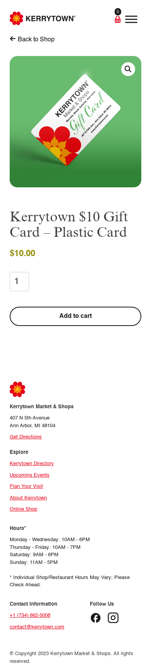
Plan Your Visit (26, 486)
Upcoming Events (30, 475)
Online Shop (23, 509)
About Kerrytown (28, 498)
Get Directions (26, 437)
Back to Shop (36, 40)
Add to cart (75, 316)
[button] (128, 69)
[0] (108, 19)
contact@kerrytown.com (37, 627)
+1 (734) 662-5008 (30, 615)
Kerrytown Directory (32, 463)
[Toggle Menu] (131, 19)
